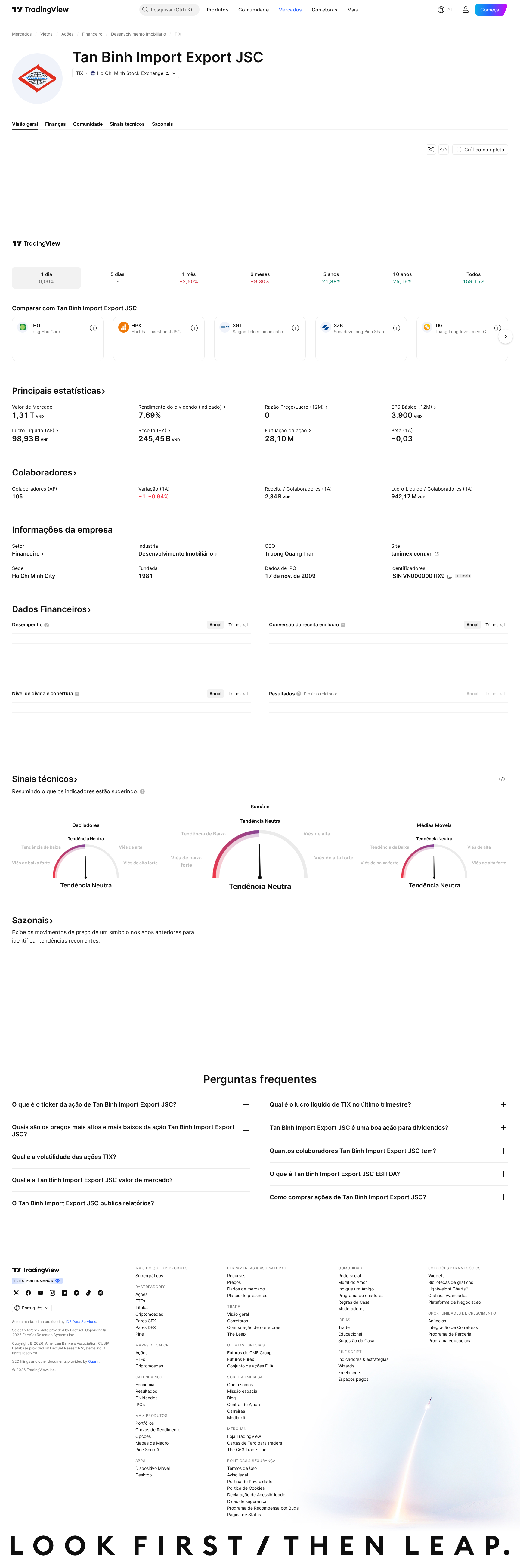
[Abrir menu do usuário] (466, 10)
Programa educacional (450, 1340)
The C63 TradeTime (246, 1449)
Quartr (93, 1361)
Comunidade (253, 10)
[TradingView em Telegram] (76, 1293)
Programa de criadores (360, 1295)
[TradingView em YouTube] (40, 1293)
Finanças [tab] (55, 124)
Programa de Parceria (449, 1333)
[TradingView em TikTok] (88, 1293)
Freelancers (349, 1372)
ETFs (140, 1300)
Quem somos (240, 1384)
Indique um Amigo (356, 1288)
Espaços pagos (353, 1379)
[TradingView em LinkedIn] (64, 1293)
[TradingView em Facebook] (28, 1293)
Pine (139, 1333)
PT (450, 10)
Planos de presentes (247, 1295)
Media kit (236, 1417)
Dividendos (146, 1397)
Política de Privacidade (249, 1481)
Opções (143, 1436)
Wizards (346, 1365)
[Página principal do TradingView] (40, 9)
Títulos (141, 1307)
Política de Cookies (246, 1488)
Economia (144, 1384)
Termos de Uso (242, 1468)
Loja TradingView (244, 1436)
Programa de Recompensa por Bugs (263, 1507)
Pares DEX (145, 1327)
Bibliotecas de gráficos (450, 1282)
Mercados (290, 10)
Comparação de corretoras (253, 1327)
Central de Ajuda (243, 1404)
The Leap (236, 1333)
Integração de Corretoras (453, 1327)
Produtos (218, 10)
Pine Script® (147, 1449)
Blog (231, 1397)
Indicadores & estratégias (363, 1359)
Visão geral (238, 1314)
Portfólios (144, 1423)
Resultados (146, 1391)
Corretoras (325, 10)
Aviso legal (237, 1474)
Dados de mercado (246, 1288)
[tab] (215, 625)
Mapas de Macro (152, 1442)
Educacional (350, 1333)
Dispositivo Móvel (152, 1468)
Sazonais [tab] (162, 124)
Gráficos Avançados (447, 1295)
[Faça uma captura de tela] (431, 149)
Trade (344, 1327)
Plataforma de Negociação (454, 1302)
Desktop (143, 1474)
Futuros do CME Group (249, 1352)
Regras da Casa (354, 1302)
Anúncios (437, 1320)
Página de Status (244, 1514)
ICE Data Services (81, 1321)
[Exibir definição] (56, 407)
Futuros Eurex (240, 1359)
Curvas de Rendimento (157, 1429)
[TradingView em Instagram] (52, 1293)
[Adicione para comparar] (93, 328)
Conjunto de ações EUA (250, 1365)
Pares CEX (145, 1320)
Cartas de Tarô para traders (254, 1442)
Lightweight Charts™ (448, 1288)
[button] (233, 10)
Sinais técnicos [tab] (127, 124)
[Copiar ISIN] (450, 576)
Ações (141, 1294)
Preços (234, 1282)
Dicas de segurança (246, 1501)
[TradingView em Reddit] (100, 1293)
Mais (352, 10)
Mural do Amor (352, 1282)
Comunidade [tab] (88, 124)
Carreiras (236, 1411)
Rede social (349, 1275)
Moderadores (351, 1308)
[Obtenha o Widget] (443, 149)
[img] (167, 73)
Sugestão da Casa (356, 1340)
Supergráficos (149, 1275)
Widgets (436, 1275)
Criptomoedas (149, 1314)
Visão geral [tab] (25, 124)
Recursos (236, 1275)
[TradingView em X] (16, 1293)
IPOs (140, 1404)
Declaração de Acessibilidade (256, 1494)
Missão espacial (242, 1391)
